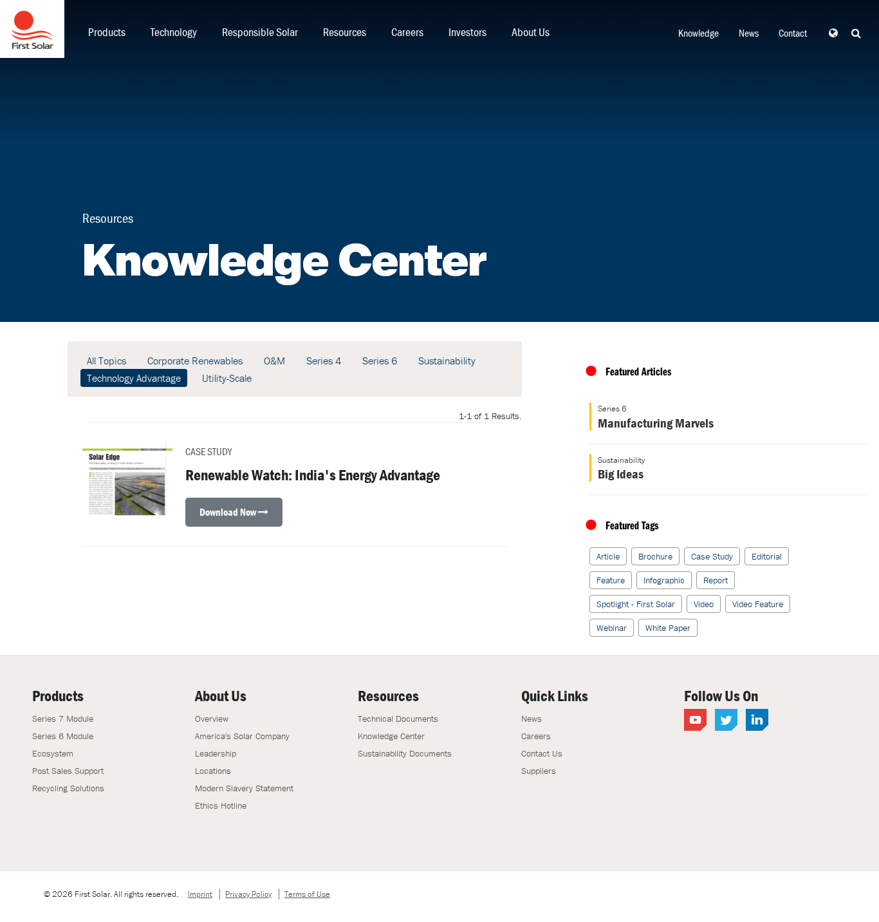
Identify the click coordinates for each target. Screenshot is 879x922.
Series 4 (323, 360)
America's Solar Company (242, 736)
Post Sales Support (68, 770)
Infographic (664, 580)
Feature (611, 580)
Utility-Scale (227, 378)
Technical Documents (398, 718)
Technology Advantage (134, 378)
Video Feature (757, 604)
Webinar (612, 628)
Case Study (712, 556)
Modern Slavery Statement (244, 788)
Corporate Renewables (195, 360)
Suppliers (538, 770)
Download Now (228, 511)
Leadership (215, 753)
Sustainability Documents (405, 753)
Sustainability (447, 360)
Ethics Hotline (220, 805)
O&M (274, 360)
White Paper (667, 628)
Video (704, 604)
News (749, 32)
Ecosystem (52, 753)
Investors (467, 31)
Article (608, 556)
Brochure (655, 556)
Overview (211, 718)
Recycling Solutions (68, 788)
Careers (407, 31)
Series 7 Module (62, 718)
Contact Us (541, 753)
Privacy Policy (248, 894)
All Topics (106, 360)
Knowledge (698, 32)
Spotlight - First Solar (636, 604)
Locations (213, 770)
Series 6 (379, 360)
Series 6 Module (62, 736)
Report (715, 580)
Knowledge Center (391, 736)
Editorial (767, 556)
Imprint (200, 894)
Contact (793, 32)
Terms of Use (307, 894)
